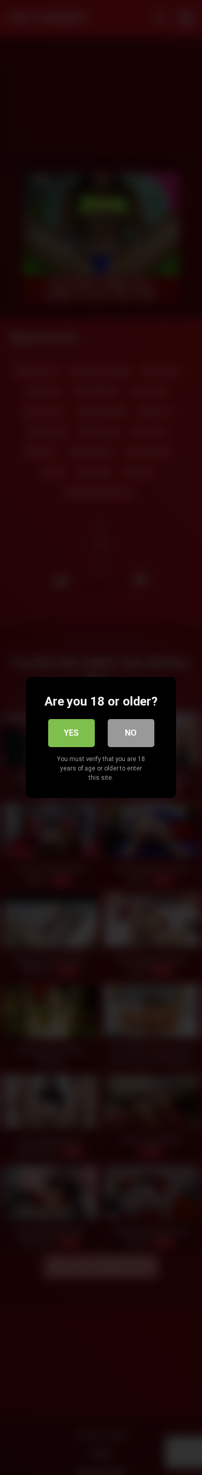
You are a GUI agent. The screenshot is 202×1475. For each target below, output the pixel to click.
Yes (71, 733)
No (131, 733)
